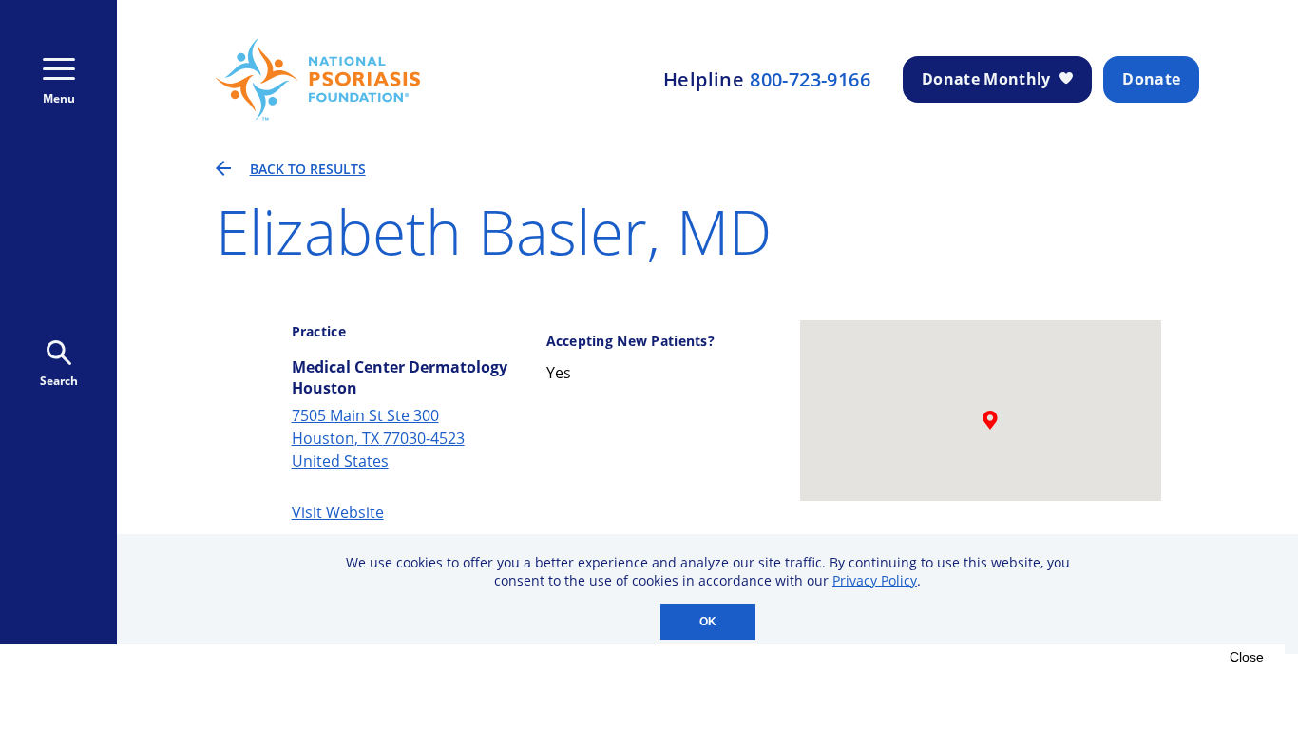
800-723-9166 (810, 79)
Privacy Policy (874, 580)
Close (1247, 656)
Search (59, 381)
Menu (59, 98)
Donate (1151, 78)
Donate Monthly (986, 78)
